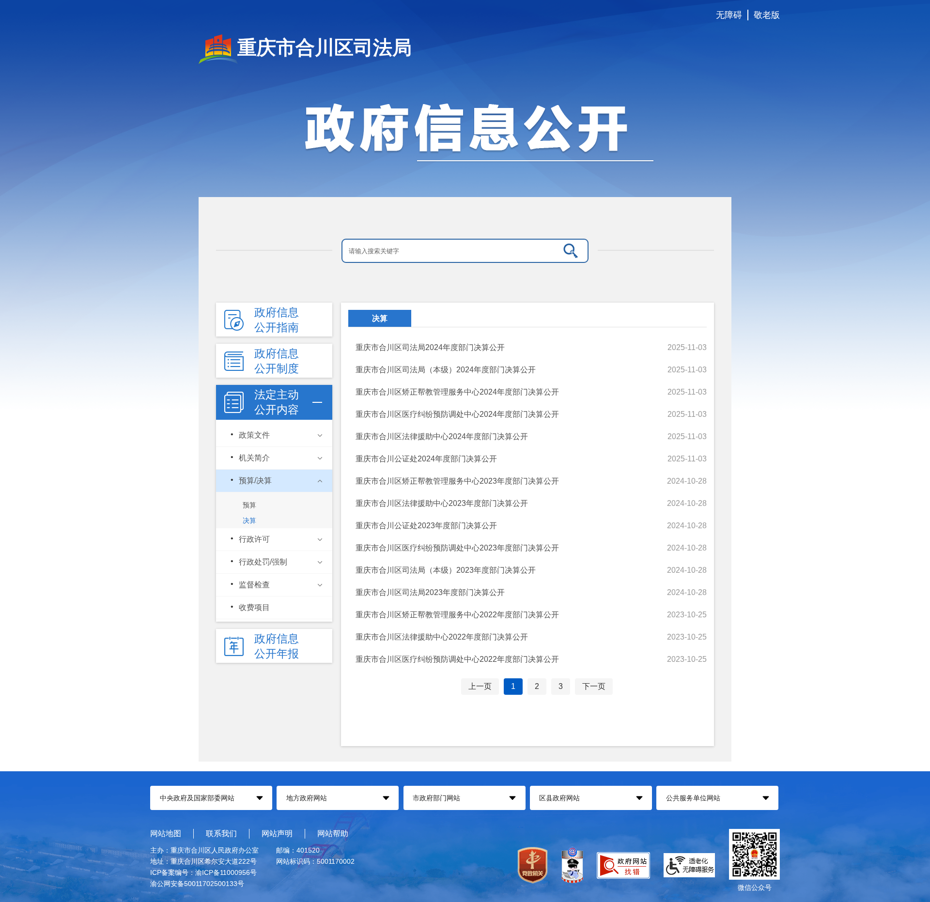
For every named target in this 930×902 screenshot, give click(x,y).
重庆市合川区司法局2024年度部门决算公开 (430, 347)
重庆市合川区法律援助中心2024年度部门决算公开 (442, 436)
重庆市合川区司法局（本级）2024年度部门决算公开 (446, 370)
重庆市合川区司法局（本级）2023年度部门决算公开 (446, 570)
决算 (380, 318)
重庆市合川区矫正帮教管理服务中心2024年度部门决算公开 (457, 392)
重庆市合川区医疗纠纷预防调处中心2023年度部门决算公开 (457, 548)
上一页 (480, 686)
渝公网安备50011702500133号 (197, 883)
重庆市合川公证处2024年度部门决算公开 (426, 459)
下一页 (593, 686)
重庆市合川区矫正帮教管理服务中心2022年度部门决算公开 (457, 615)
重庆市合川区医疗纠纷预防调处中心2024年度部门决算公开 (457, 414)
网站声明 (277, 833)
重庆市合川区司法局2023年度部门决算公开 (430, 592)
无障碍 (729, 15)
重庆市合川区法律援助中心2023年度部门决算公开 (442, 503)
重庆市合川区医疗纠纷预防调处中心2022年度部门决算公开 (457, 659)
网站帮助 (332, 833)
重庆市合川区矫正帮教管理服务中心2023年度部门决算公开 (457, 481)
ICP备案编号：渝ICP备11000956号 (203, 872)
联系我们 (221, 833)
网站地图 (165, 833)
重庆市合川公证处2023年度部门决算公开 (426, 525)
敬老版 (767, 15)
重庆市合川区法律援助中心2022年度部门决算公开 (442, 637)
